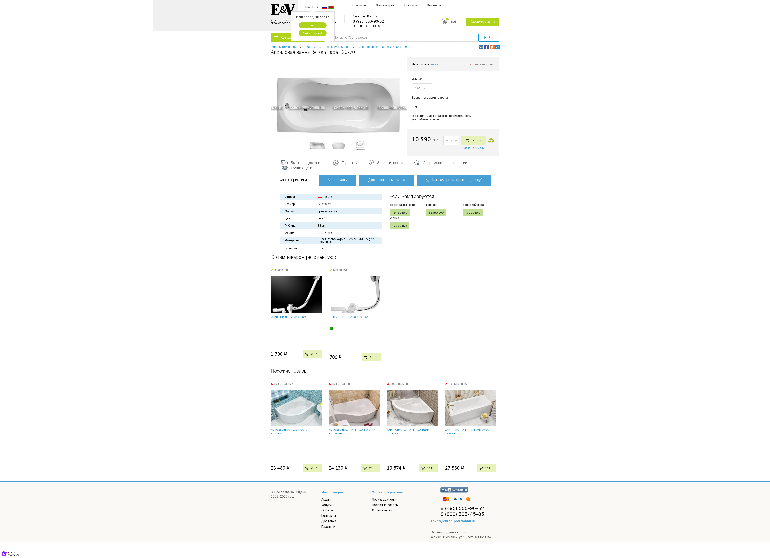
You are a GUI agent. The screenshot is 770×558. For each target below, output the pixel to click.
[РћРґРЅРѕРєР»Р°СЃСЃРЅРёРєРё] (492, 47)
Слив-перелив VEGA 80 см (288, 316)
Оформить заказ (483, 22)
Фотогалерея (384, 5)
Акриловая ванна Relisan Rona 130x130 (408, 431)
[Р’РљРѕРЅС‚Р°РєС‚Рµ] (481, 47)
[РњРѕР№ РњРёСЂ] (497, 47)
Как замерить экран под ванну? (457, 180)
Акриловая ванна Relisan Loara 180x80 (467, 431)
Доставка (411, 5)
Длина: (417, 79)
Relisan (435, 64)
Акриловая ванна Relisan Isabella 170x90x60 (352, 431)
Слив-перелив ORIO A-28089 (349, 316)
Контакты (434, 5)
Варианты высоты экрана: (430, 97)
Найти (488, 37)
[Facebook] (486, 47)
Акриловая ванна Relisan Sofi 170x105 (291, 431)
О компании (357, 5)
